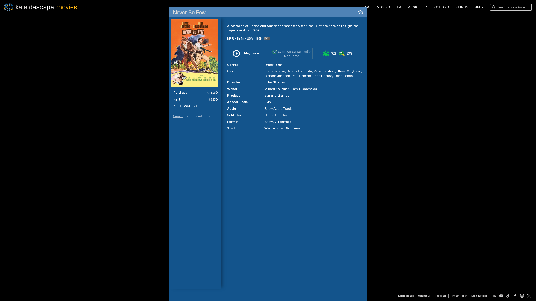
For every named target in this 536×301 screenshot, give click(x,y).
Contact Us (424, 295)
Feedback (440, 295)
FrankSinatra (274, 71)
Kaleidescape (406, 295)
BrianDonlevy (322, 76)
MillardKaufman (277, 89)
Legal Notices (479, 295)
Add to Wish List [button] (185, 106)
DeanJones (344, 76)
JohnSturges (274, 82)
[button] (196, 92)
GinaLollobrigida (299, 71)
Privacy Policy (459, 295)
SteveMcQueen (349, 71)
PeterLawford (324, 71)
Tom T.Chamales (304, 89)
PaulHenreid (301, 76)
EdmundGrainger (277, 95)
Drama (269, 65)
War (279, 65)
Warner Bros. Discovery (282, 128)
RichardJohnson (277, 76)
